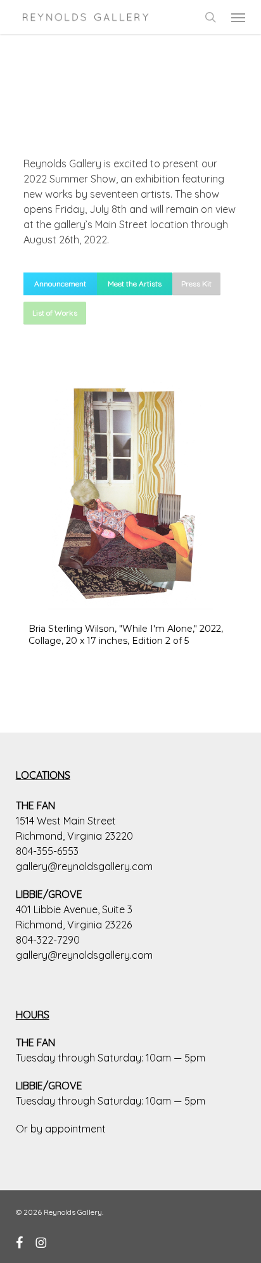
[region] (130, 520)
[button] (238, 17)
